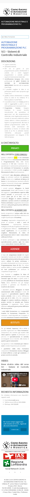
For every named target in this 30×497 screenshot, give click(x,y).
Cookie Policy (16, 492)
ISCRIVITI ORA (15, 430)
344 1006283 (14, 404)
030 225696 (22, 402)
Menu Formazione (8, 37)
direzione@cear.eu (13, 400)
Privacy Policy (7, 492)
